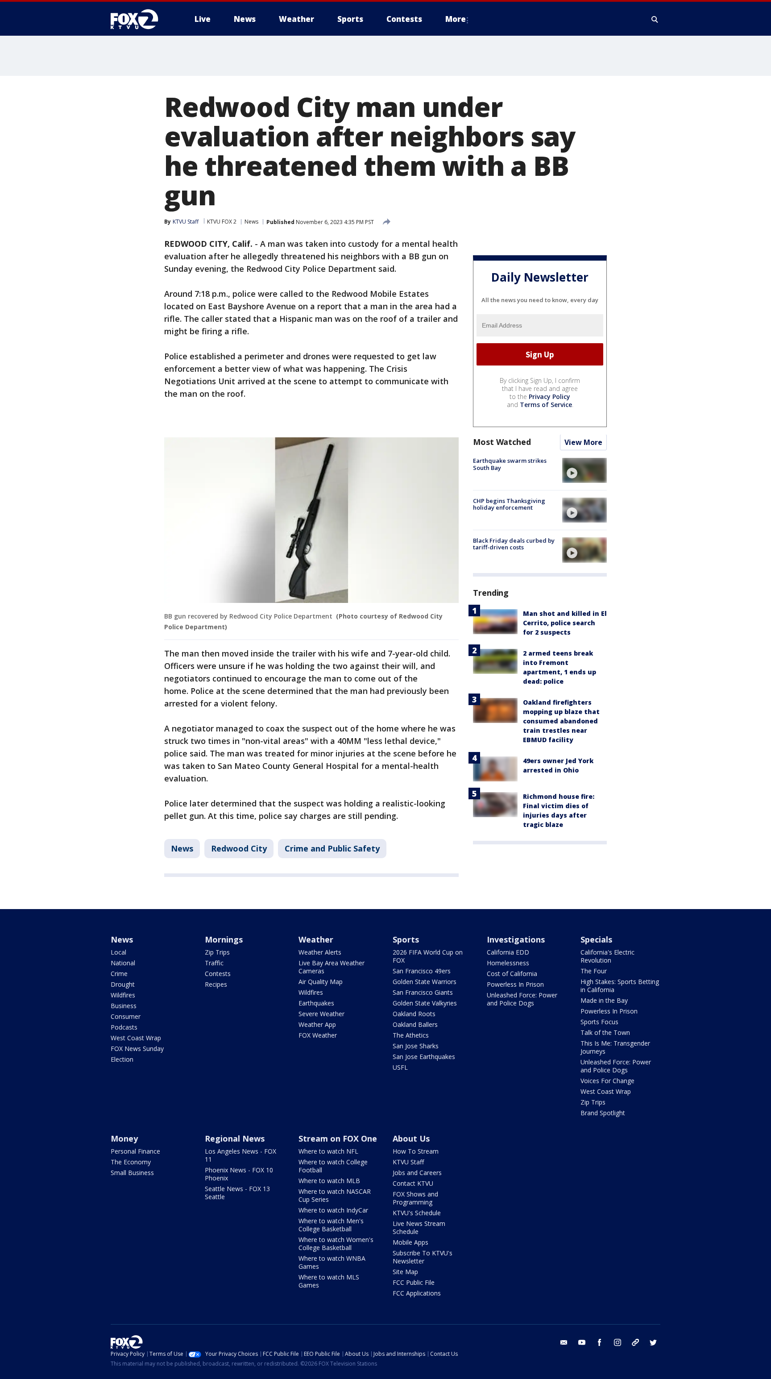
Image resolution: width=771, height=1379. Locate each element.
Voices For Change (607, 1080)
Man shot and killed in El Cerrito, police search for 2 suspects (565, 623)
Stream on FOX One (337, 1138)
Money (124, 1138)
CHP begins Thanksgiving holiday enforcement (509, 504)
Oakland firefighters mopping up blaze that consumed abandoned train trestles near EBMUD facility (561, 721)
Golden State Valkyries (425, 1003)
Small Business (132, 1172)
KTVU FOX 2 (221, 221)
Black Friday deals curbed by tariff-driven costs (514, 544)
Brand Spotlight (602, 1113)
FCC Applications (417, 1293)
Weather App (317, 1024)
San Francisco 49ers (422, 971)
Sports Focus (599, 1022)
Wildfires (123, 995)
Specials (596, 939)
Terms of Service (546, 405)
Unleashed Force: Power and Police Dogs (522, 999)
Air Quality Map (320, 981)
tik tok (635, 1342)
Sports (406, 939)
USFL (400, 1067)
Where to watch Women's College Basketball (335, 1243)
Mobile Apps (410, 1242)
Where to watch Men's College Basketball (331, 1225)
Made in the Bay (604, 1000)
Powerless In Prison (515, 984)
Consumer (126, 1016)
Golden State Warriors (424, 981)
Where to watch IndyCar (333, 1210)
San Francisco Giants (423, 992)
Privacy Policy (549, 397)
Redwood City (239, 848)
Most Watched (502, 442)
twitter (653, 1342)
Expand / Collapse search (655, 19)
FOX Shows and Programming (415, 1198)
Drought (123, 984)
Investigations (516, 939)
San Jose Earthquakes (424, 1056)
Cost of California (512, 973)
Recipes (216, 984)
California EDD (508, 952)
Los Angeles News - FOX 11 (240, 1155)
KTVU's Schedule (417, 1213)
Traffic (214, 963)
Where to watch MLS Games (328, 1281)
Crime (119, 973)
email (564, 1342)
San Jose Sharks (416, 1046)
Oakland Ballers (415, 1024)
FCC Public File (414, 1282)
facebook (600, 1342)
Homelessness (508, 963)
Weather (315, 939)
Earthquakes (316, 1003)
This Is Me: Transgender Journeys (615, 1047)
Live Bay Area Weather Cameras (331, 967)
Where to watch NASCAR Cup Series (334, 1195)
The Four (593, 971)
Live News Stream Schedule (419, 1227)
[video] (584, 470)
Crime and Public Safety (332, 848)
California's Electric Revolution (607, 956)
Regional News (235, 1138)
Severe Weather (321, 1013)
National (123, 963)
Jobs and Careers (417, 1172)
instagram (617, 1342)
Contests (218, 973)
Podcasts (124, 1027)
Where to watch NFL (328, 1151)
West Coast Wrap (136, 1038)
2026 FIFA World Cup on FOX (428, 956)
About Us (411, 1138)
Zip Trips (217, 952)
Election (122, 1059)
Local (118, 952)
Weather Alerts (319, 952)
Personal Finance (135, 1151)
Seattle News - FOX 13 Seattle (237, 1192)
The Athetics (411, 1035)
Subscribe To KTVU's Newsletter (422, 1257)
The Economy (131, 1162)
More (455, 19)
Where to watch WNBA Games (331, 1262)
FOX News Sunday (137, 1048)
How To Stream (416, 1151)
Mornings (224, 939)
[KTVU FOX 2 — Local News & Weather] (140, 19)
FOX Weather (317, 1035)
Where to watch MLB (329, 1180)
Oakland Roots (414, 1013)
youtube (582, 1342)
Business (124, 1005)
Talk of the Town (605, 1032)
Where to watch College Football (333, 1166)
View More (583, 443)
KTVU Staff (408, 1162)
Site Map (405, 1271)
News (251, 221)
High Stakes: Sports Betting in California (619, 985)
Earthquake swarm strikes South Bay (510, 464)
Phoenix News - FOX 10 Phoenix (239, 1174)
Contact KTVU (413, 1183)
